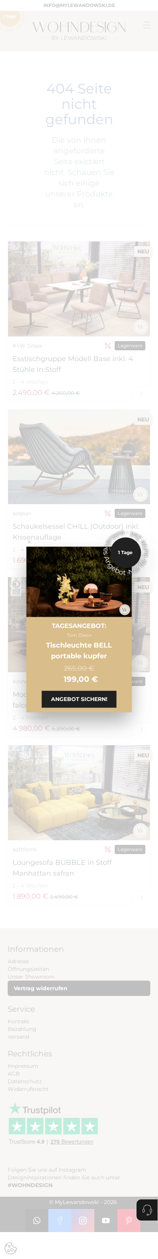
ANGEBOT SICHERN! (79, 699)
